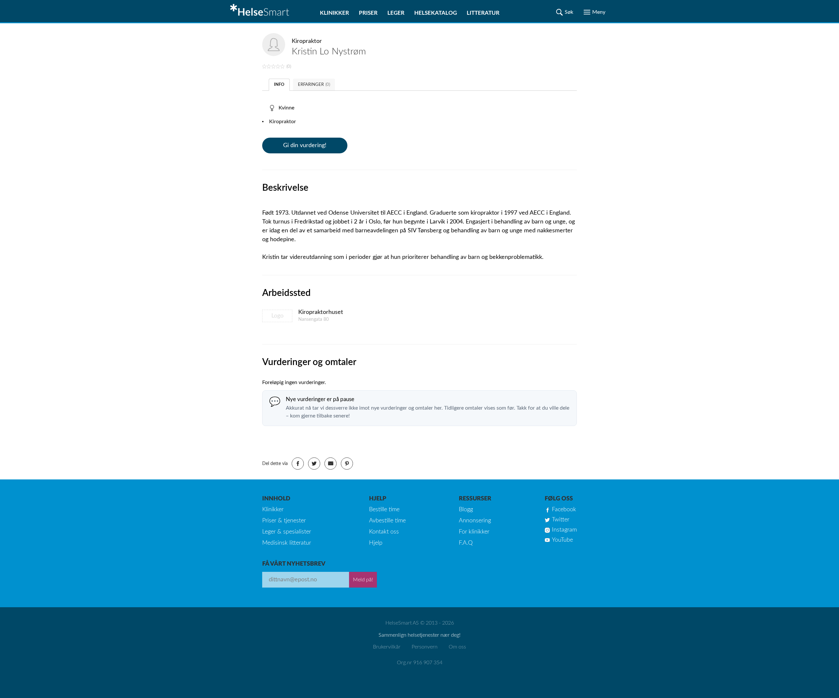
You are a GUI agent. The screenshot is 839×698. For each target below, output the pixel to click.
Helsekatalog (435, 13)
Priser (368, 13)
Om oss (457, 647)
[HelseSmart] (260, 11)
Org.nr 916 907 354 (419, 662)
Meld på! (363, 579)
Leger (395, 13)
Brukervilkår (386, 647)
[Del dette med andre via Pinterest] (347, 463)
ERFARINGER (314, 85)
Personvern (425, 647)
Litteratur (483, 13)
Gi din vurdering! (304, 145)
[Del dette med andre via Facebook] (298, 463)
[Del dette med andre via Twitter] (314, 463)
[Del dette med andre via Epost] (330, 463)
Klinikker (334, 13)
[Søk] (565, 12)
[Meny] (594, 12)
